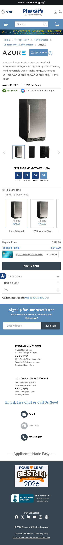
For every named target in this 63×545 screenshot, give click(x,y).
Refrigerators (41, 40)
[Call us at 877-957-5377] (24, 437)
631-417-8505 (21, 389)
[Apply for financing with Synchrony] (31, 32)
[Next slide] (59, 152)
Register (50, 326)
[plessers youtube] (34, 517)
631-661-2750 (21, 356)
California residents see (24, 297)
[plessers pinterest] (46, 517)
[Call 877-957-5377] (60, 12)
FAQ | (46, 534)
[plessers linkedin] (28, 517)
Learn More (51, 255)
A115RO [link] (42, 45)
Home (7, 40)
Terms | (24, 534)
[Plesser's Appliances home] (33, 12)
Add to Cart (31, 266)
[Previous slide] (4, 152)
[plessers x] (22, 517)
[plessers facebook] (16, 517)
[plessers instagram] (40, 517)
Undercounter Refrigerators (18, 45)
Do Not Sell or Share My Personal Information (31, 537)
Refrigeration (22, 40)
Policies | (39, 534)
